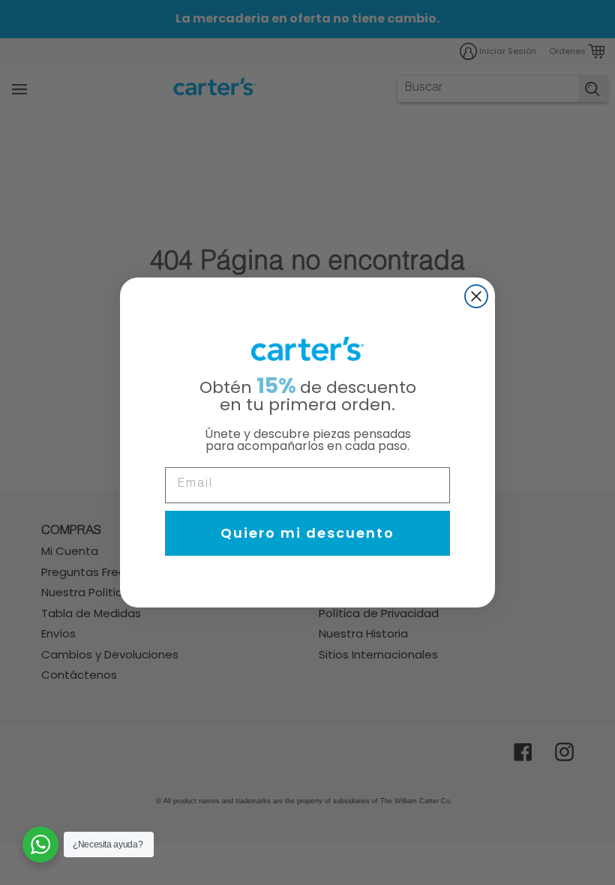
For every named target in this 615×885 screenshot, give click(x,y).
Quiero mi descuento (307, 533)
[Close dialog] (476, 296)
